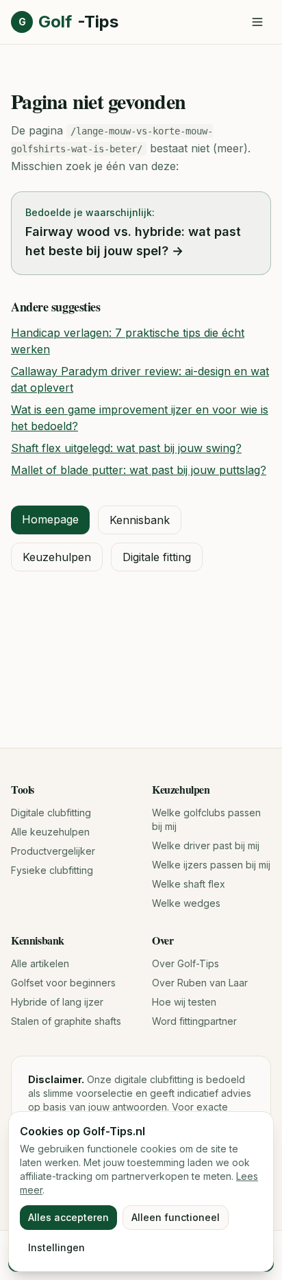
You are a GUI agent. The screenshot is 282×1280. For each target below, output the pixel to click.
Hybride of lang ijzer (57, 1002)
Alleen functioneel (175, 1217)
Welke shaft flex (188, 884)
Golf (68, 22)
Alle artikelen (40, 963)
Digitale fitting (157, 557)
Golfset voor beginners (63, 982)
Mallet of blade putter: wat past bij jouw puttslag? (138, 470)
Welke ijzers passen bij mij (211, 864)
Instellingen (56, 1247)
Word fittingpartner (194, 1021)
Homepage (50, 519)
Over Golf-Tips (185, 963)
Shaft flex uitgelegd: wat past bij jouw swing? (126, 448)
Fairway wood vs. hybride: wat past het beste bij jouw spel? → (133, 241)
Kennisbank (140, 520)
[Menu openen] (257, 22)
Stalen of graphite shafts (66, 1021)
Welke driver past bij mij (205, 845)
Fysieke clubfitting (52, 870)
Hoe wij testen (184, 1002)
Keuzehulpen (57, 557)
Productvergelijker (53, 851)
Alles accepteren (68, 1217)
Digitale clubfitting (51, 812)
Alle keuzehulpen (50, 832)
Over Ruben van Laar (200, 982)
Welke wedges (186, 903)
